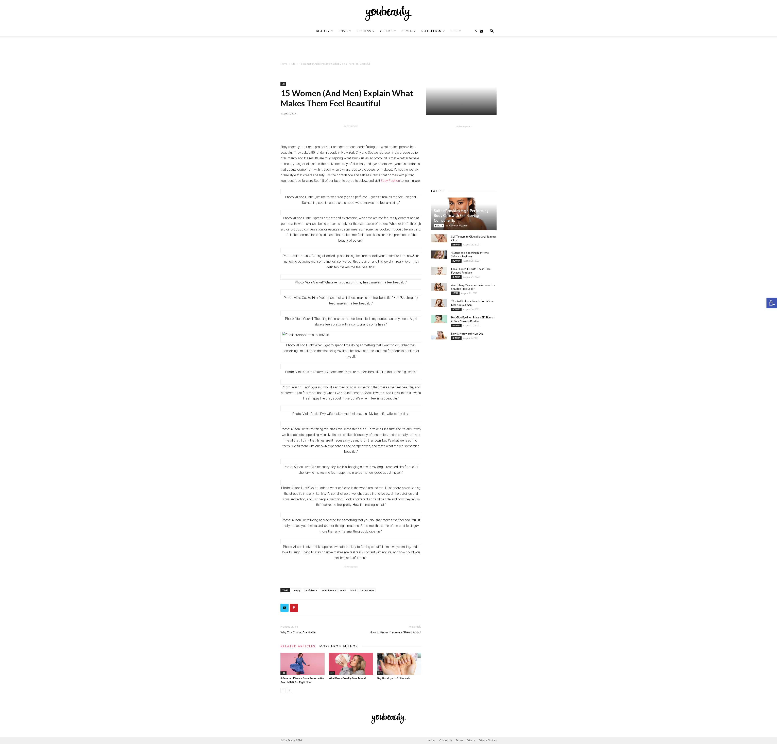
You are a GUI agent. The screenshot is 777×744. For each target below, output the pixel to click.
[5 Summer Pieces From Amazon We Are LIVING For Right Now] (302, 664)
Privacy (471, 740)
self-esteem (367, 590)
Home (284, 64)
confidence (311, 590)
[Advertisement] (388, 50)
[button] (771, 303)
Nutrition (431, 31)
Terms (459, 740)
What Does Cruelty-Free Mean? (347, 678)
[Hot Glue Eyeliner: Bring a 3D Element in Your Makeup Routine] (439, 319)
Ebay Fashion (390, 181)
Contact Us (445, 740)
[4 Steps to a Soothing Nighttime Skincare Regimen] (439, 254)
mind (343, 590)
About (431, 740)
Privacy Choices (488, 740)
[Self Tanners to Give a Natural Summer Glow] (439, 238)
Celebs (386, 31)
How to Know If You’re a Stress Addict (395, 632)
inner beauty (329, 590)
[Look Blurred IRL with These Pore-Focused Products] (439, 271)
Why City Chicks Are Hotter (298, 632)
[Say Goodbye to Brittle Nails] (399, 664)
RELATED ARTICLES (297, 646)
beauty (296, 590)
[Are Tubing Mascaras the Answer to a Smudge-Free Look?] (439, 287)
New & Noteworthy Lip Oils (467, 333)
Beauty (323, 31)
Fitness (364, 31)
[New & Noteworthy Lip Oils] (439, 335)
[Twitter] (483, 31)
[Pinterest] (476, 31)
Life (454, 31)
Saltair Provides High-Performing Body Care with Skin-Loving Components (461, 215)
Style (407, 31)
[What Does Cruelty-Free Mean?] (351, 664)
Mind (353, 590)
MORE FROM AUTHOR (338, 646)
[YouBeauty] (388, 13)
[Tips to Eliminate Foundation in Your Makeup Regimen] (439, 303)
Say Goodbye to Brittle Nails (393, 678)
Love (343, 31)
